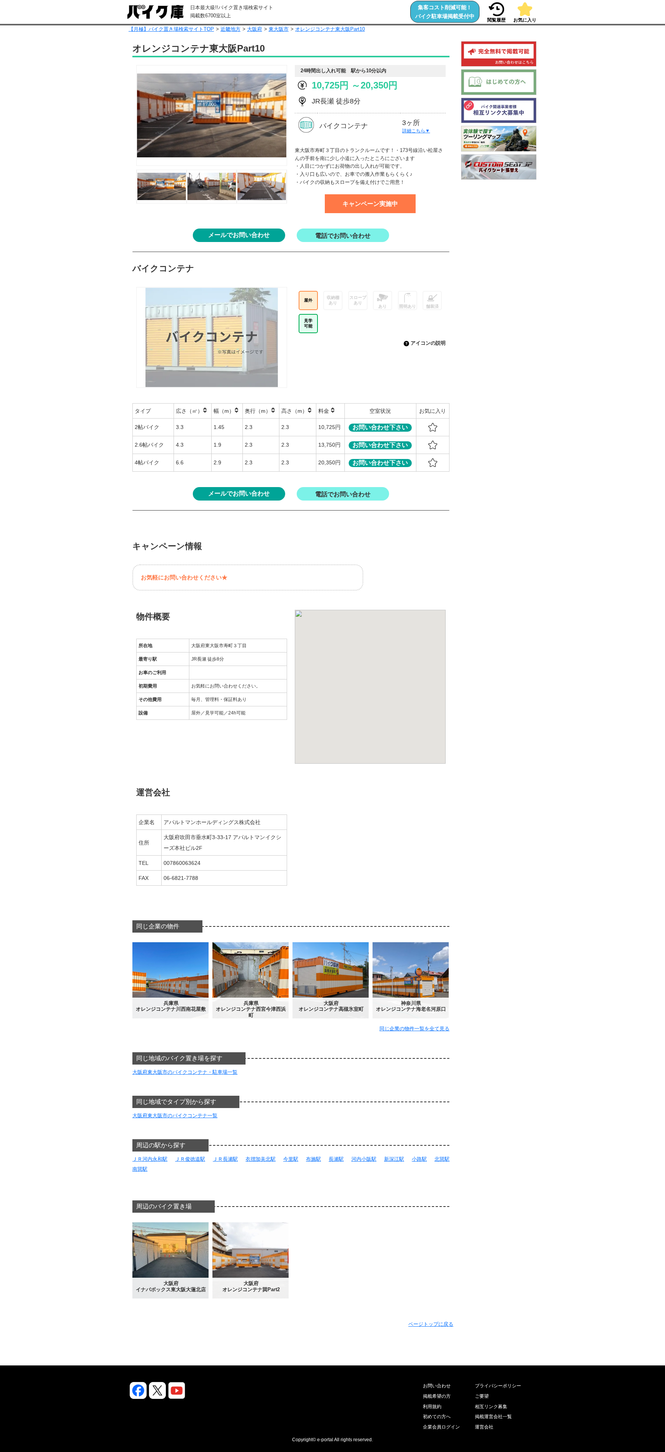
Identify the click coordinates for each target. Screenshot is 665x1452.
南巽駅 (139, 1169)
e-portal (325, 1439)
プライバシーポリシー (498, 1386)
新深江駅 (394, 1159)
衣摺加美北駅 (261, 1159)
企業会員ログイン (441, 1427)
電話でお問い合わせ (343, 235)
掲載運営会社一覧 (493, 1416)
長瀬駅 (336, 1159)
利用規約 (432, 1406)
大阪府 (254, 29)
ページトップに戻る (430, 1324)
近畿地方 (231, 29)
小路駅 (419, 1159)
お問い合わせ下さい (380, 427)
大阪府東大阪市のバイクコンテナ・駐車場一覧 (184, 1072)
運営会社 (484, 1427)
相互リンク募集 (491, 1406)
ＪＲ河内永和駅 (149, 1159)
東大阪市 (279, 29)
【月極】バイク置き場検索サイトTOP (171, 29)
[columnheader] (153, 410)
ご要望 (482, 1396)
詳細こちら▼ (416, 131)
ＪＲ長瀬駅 (225, 1159)
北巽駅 (441, 1159)
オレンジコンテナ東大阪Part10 (330, 29)
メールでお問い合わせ (239, 235)
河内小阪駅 (363, 1159)
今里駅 (290, 1159)
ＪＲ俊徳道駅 (190, 1159)
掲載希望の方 (437, 1396)
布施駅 (313, 1159)
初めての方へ (437, 1416)
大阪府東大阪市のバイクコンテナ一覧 (174, 1115)
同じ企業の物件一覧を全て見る (414, 1028)
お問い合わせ (437, 1386)
